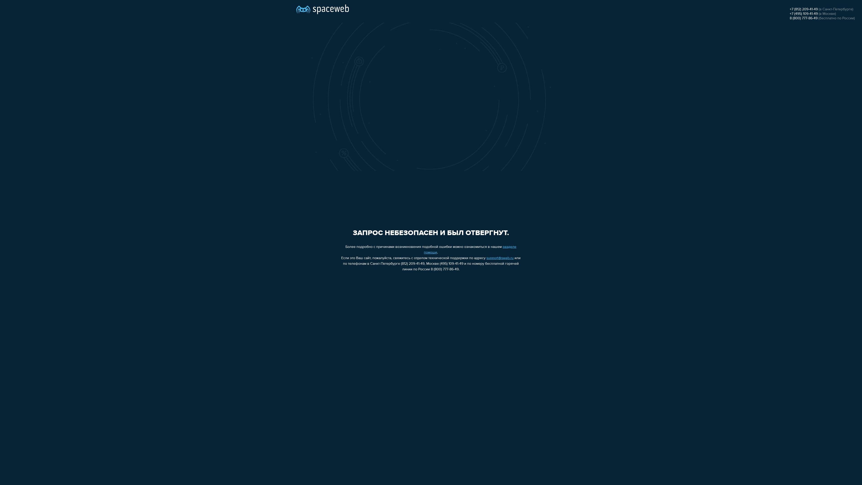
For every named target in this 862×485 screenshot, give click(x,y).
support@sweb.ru (500, 258)
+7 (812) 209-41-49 (804, 9)
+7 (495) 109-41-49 (804, 14)
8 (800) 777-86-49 (804, 18)
